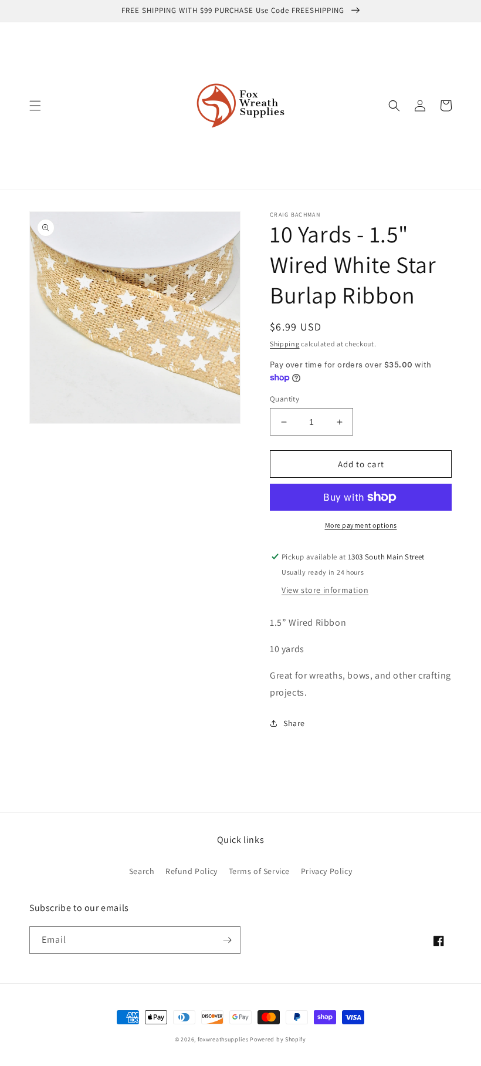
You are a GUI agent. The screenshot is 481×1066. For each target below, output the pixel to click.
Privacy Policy (326, 871)
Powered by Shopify (278, 1039)
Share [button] (294, 723)
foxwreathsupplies (223, 1039)
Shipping (285, 343)
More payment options (361, 525)
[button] (35, 106)
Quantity (284, 399)
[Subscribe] (227, 940)
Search (142, 871)
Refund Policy (191, 871)
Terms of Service (259, 871)
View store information (325, 590)
